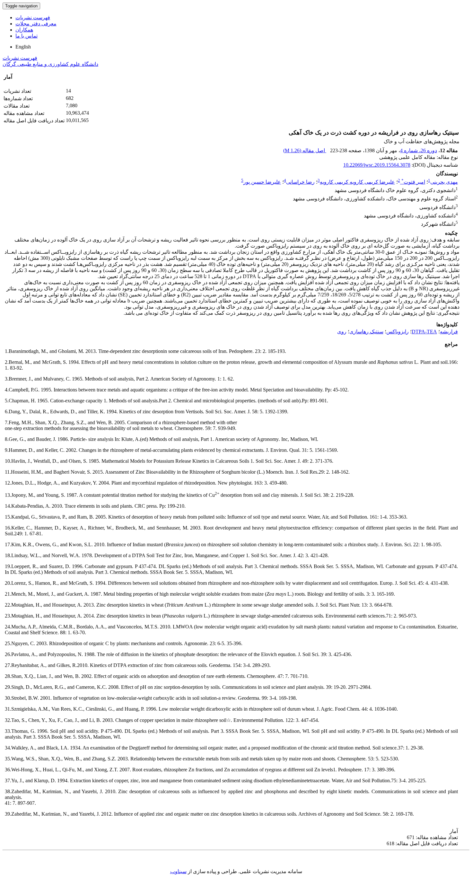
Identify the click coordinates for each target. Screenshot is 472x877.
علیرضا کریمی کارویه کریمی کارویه (357, 182)
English (23, 46)
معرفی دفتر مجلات (36, 23)
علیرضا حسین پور (262, 182)
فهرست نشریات (32, 17)
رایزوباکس (397, 331)
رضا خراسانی (300, 182)
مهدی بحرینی (444, 182)
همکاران (24, 29)
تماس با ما (26, 36)
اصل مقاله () (304, 150)
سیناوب (178, 871)
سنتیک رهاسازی (366, 331)
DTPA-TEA (424, 331)
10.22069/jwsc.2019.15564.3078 (376, 165)
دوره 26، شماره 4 (418, 150)
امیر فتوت (413, 182)
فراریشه (449, 331)
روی (341, 331)
